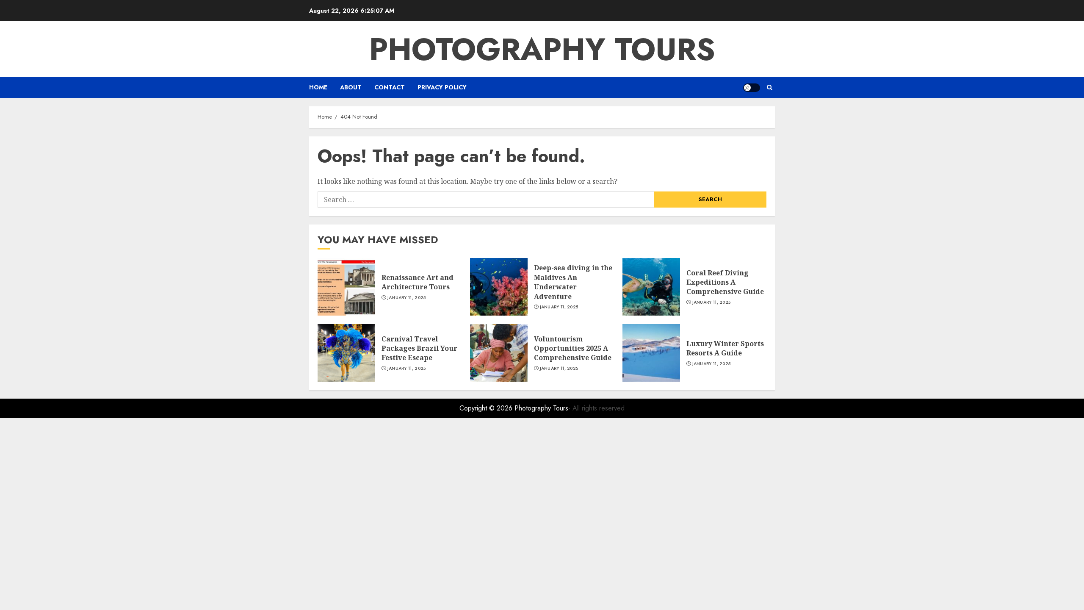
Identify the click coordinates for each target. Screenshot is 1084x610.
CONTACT (389, 87)
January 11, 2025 (406, 298)
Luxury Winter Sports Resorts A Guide (725, 348)
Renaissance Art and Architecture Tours (418, 282)
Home (318, 87)
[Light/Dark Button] (751, 87)
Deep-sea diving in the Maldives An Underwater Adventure (573, 282)
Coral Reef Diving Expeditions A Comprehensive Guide (725, 282)
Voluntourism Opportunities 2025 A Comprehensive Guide (572, 348)
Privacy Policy (442, 87)
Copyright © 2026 (486, 408)
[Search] (769, 87)
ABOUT (351, 87)
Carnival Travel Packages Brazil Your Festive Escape (419, 348)
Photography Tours (542, 49)
